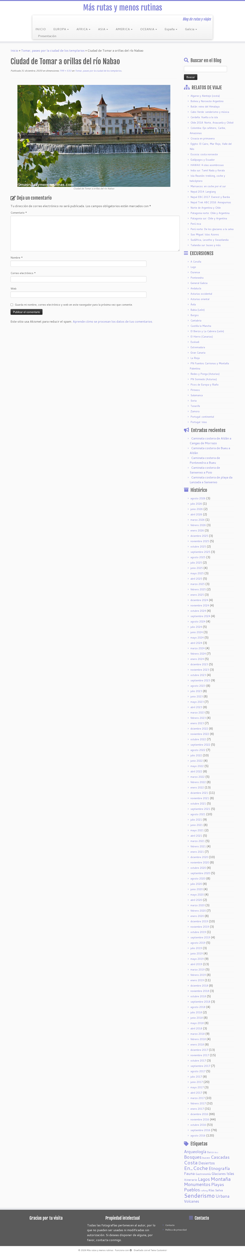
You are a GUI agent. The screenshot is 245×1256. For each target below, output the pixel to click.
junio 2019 (196, 953)
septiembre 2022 (200, 744)
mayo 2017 (197, 1087)
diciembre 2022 (199, 728)
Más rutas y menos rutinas (122, 7)
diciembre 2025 (199, 536)
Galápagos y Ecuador (202, 159)
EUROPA (60, 29)
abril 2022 (196, 771)
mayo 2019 (197, 959)
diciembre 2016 (199, 1114)
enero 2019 (197, 980)
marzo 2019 (197, 969)
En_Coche (196, 1168)
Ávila (193, 304)
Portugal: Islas (198, 422)
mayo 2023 (197, 702)
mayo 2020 (197, 894)
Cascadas (220, 1157)
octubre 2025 (198, 546)
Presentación (47, 36)
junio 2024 (196, 632)
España (170, 29)
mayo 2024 (197, 637)
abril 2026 (196, 514)
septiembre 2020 (200, 873)
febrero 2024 (198, 653)
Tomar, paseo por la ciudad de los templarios (53, 50)
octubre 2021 (198, 803)
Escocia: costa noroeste (204, 154)
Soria (193, 400)
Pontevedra (196, 277)
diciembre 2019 (199, 921)
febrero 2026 (198, 525)
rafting (204, 1190)
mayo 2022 (197, 766)
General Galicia (198, 283)
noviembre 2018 (199, 991)
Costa (191, 1162)
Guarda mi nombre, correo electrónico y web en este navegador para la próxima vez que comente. (74, 305)
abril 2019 (196, 964)
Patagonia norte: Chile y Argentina (209, 213)
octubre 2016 (198, 1125)
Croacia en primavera (202, 138)
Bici (216, 1152)
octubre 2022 (198, 739)
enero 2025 (197, 594)
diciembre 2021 (199, 793)
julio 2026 (196, 503)
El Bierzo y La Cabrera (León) (207, 331)
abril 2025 (196, 578)
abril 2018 (196, 1028)
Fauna (189, 1173)
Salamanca (196, 395)
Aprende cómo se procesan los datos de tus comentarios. (113, 321)
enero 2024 (197, 659)
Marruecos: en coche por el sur (208, 186)
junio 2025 (196, 568)
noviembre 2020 (199, 862)
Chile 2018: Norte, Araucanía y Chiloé (212, 122)
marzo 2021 (197, 841)
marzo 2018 (197, 1034)
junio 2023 (196, 696)
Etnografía (219, 1168)
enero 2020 (197, 916)
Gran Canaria (197, 352)
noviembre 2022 (199, 734)
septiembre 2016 (200, 1130)
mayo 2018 (197, 1023)
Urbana (222, 1196)
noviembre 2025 (199, 541)
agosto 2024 (197, 621)
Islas (230, 1173)
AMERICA (123, 29)
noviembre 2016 (199, 1119)
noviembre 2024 (199, 605)
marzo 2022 (197, 776)
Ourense (195, 272)
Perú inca (195, 223)
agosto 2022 (197, 750)
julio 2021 (196, 819)
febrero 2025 (198, 589)
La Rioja (195, 358)
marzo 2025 (197, 584)
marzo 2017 (197, 1098)
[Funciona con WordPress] (130, 1249)
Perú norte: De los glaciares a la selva (212, 229)
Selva (219, 1190)
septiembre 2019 (200, 937)
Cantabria (195, 320)
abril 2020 (196, 900)
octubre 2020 (198, 868)
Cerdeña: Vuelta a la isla (204, 117)
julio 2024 (196, 627)
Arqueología (195, 1151)
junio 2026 (196, 509)
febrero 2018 (198, 1039)
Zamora (194, 411)
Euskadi (194, 342)
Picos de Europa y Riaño (204, 384)
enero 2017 (197, 1108)
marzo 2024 (197, 648)
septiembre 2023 (200, 680)
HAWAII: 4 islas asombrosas (207, 165)
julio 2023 (196, 691)
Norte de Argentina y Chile (205, 207)
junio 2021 (196, 825)
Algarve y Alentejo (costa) (205, 96)
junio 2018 (196, 1017)
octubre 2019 (198, 932)
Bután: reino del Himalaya (205, 106)
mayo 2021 (197, 830)
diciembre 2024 (199, 600)
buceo (206, 1158)
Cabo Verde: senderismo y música (209, 112)
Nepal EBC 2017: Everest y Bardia (210, 197)
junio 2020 (196, 889)
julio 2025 (196, 562)
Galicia (190, 29)
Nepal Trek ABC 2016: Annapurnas (210, 202)
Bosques (193, 1157)
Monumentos (197, 1184)
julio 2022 (196, 755)
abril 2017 (196, 1092)
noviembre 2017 (199, 1055)
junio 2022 (196, 760)
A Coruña (195, 261)
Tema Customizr (159, 1250)
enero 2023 (197, 723)
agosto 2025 (197, 557)
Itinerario (190, 1179)
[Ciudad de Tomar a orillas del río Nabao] (93, 135)
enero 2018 (197, 1044)
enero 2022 (197, 787)
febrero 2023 (198, 718)
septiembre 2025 (200, 552)
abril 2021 (196, 835)
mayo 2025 (197, 573)
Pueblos (192, 1190)
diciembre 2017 (199, 1050)
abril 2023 (196, 707)
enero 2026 (197, 530)
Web (13, 288)
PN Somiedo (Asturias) (203, 379)
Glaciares (219, 1173)
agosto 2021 (197, 814)
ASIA (102, 29)
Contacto (170, 1225)
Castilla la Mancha (200, 326)
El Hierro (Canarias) (201, 336)
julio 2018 (196, 1012)
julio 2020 (196, 884)
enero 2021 (197, 851)
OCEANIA (147, 29)
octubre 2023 (198, 675)
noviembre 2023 (199, 669)
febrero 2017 (198, 1103)
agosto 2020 (197, 878)
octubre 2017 (198, 1060)
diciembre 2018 (199, 985)
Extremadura (197, 347)
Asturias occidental (201, 293)
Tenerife (195, 406)
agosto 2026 (197, 498)
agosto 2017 (197, 1071)
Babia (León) (197, 310)
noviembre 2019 (199, 926)
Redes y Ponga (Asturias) (205, 374)
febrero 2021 (198, 846)
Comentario (19, 213)
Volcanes (191, 1201)
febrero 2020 (198, 910)
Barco (210, 1152)
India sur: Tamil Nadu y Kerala (207, 170)
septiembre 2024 (200, 616)
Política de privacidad (176, 1229)
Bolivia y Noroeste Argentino (207, 101)
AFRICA (82, 29)
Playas (217, 1184)
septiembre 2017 (200, 1066)
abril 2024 (196, 643)
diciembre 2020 (199, 857)
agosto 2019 (197, 942)
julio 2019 (196, 948)
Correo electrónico (23, 273)
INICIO (40, 29)
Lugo (193, 267)
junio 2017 (196, 1082)
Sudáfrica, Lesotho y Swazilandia (209, 240)
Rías (211, 1190)
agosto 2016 (197, 1135)
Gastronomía (203, 1174)
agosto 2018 (197, 1007)
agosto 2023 (197, 685)
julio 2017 (196, 1076)
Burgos (194, 315)
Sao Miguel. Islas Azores (204, 234)
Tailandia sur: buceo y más (205, 245)
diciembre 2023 (199, 664)
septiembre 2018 (200, 1001)
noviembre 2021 (199, 798)
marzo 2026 (197, 519)
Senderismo (199, 1195)
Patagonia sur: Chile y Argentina (208, 218)
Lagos (204, 1179)
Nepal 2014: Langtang (203, 191)
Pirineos (195, 390)
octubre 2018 (198, 996)
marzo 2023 (197, 712)
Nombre (17, 257)
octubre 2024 (198, 611)
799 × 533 (65, 70)
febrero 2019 (198, 975)
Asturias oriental (199, 299)
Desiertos (206, 1163)
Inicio (14, 50)
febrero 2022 (198, 782)
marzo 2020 (197, 905)
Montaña (221, 1178)
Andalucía (195, 288)
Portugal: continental (202, 416)
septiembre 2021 (200, 809)
